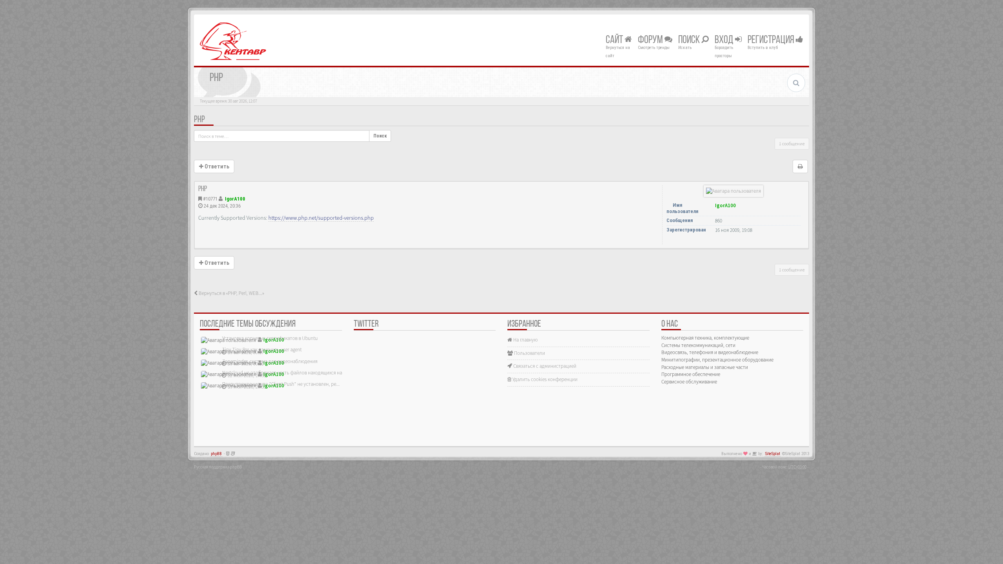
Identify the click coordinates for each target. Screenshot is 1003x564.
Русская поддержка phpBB (218, 467)
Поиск (689, 40)
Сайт (615, 40)
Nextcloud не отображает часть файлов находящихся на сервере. (292, 372)
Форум (651, 40)
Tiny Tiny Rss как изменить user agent (262, 349)
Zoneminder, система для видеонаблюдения (269, 361)
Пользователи (529, 353)
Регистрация (772, 40)
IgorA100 (235, 199)
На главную (525, 339)
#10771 (210, 199)
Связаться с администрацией (544, 366)
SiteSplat (772, 453)
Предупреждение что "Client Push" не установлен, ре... (281, 384)
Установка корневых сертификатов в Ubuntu (270, 338)
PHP (199, 120)
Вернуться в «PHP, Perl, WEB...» (230, 293)
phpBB (216, 453)
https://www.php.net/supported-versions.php (321, 217)
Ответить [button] (216, 166)
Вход (725, 40)
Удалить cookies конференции (544, 379)
